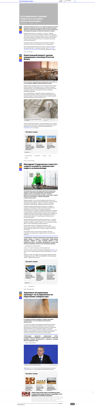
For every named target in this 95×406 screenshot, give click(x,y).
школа (50, 155)
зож (25, 286)
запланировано (27, 127)
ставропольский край (28, 155)
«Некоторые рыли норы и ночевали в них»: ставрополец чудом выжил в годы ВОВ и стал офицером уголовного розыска (46, 394)
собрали (26, 369)
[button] (26, 394)
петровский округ (37, 155)
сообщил (53, 249)
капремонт (44, 155)
